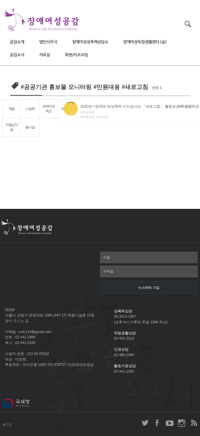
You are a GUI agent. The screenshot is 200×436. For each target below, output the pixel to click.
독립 (12, 109)
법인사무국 (48, 42)
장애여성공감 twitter (145, 423)
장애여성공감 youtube (169, 423)
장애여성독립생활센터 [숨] (144, 42)
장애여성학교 (48, 108)
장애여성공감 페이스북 (157, 423)
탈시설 (30, 127)
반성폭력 (88, 112)
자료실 (44, 55)
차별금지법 (11, 127)
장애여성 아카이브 (95, 117)
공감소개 (17, 42)
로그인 (7, 425)
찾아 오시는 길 (17, 321)
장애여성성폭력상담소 (90, 42)
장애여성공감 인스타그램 (182, 423)
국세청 (26, 403)
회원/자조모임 (76, 55)
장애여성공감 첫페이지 (41, 20)
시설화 (30, 109)
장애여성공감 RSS (194, 423)
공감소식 (17, 55)
